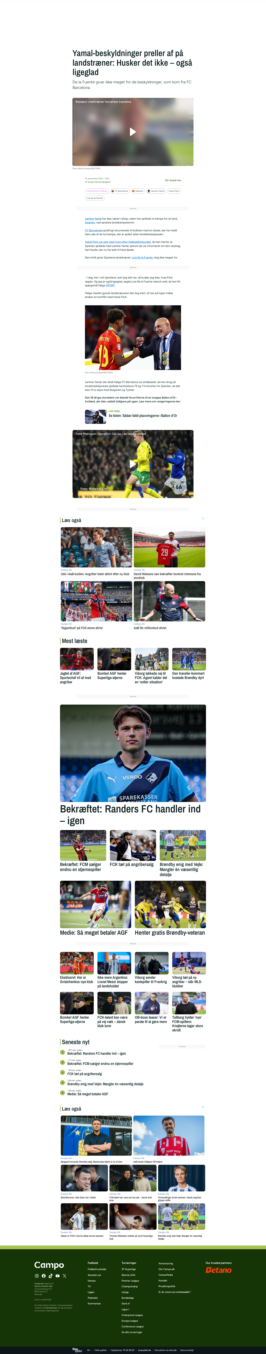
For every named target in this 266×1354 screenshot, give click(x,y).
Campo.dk (39, 1283)
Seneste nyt (94, 1275)
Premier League (130, 1280)
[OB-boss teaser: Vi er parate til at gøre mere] (152, 1003)
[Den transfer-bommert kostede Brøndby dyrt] (189, 659)
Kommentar (94, 1303)
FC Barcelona (121, 191)
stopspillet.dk (144, 1350)
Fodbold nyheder (97, 1269)
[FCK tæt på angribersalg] (133, 845)
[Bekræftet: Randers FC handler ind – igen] (133, 753)
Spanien (139, 191)
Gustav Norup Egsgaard (99, 182)
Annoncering (166, 1263)
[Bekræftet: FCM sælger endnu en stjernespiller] (83, 845)
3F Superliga (129, 1269)
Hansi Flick (174, 191)
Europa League (130, 1320)
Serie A (126, 1303)
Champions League (132, 1315)
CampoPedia (166, 1274)
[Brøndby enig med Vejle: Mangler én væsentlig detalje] (183, 845)
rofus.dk (173, 1350)
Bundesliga (128, 1297)
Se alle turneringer (132, 1332)
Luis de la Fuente (95, 198)
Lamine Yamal (157, 191)
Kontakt (163, 1280)
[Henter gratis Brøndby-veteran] (170, 904)
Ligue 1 (125, 1309)
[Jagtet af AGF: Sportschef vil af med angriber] (77, 659)
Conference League (133, 1326)
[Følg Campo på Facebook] (43, 1276)
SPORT (110, 285)
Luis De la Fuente (142, 257)
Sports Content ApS (43, 1286)
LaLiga (125, 1292)
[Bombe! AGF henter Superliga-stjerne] (114, 659)
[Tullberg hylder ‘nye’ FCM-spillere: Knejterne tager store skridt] (189, 1003)
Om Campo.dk (167, 1269)
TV (89, 1286)
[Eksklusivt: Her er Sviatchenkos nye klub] (77, 963)
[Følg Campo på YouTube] (57, 1276)
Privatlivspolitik (167, 1286)
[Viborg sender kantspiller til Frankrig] (152, 963)
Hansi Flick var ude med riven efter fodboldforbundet (118, 242)
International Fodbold (97, 191)
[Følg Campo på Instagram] (36, 1276)
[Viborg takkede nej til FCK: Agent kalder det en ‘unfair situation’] (152, 659)
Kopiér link (175, 180)
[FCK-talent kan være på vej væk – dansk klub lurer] (114, 1003)
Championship (130, 1286)
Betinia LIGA (128, 1275)
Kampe (92, 1280)
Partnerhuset (51, 1308)
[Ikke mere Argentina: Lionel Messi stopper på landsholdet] (114, 963)
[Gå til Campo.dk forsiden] (49, 1268)
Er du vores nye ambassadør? (175, 1292)
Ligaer (91, 1292)
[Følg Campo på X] (64, 1276)
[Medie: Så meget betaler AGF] (95, 904)
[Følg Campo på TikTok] (50, 1276)
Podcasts (93, 1297)
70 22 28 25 (128, 1350)
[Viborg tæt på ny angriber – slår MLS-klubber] (189, 963)
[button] (133, 132)
